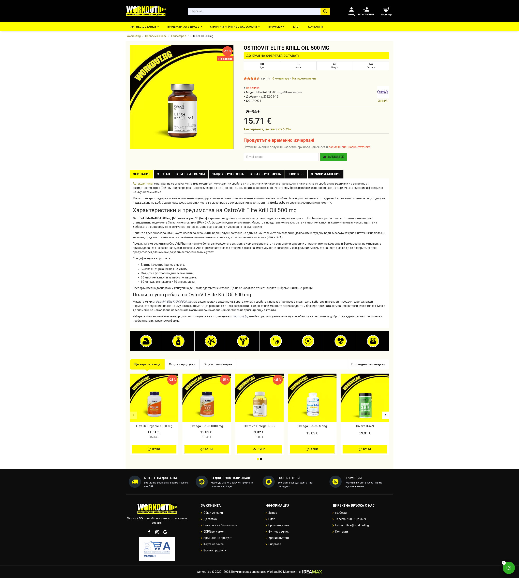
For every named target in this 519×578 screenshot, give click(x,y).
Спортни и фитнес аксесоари (233, 26)
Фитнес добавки (143, 26)
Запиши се (335, 156)
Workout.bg (134, 36)
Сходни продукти (182, 364)
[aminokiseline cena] (211, 341)
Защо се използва (228, 174)
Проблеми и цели (155, 36)
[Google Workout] (165, 532)
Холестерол (178, 36)
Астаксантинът (143, 183)
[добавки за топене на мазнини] (178, 341)
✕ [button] (504, 563)
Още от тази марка (218, 364)
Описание (141, 174)
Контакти (315, 26)
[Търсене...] (325, 11)
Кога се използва (265, 174)
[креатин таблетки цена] (243, 341)
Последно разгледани (368, 364)
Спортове (295, 174)
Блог (296, 26)
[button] (133, 415)
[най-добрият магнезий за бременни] (308, 341)
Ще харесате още (147, 364)
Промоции (276, 26)
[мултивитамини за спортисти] (276, 341)
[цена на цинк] (373, 341)
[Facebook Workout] (149, 532)
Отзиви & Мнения (325, 174)
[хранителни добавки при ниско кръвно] (341, 341)
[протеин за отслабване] (146, 341)
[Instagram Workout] (157, 532)
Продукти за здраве (183, 26)
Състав (163, 174)
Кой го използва (190, 174)
